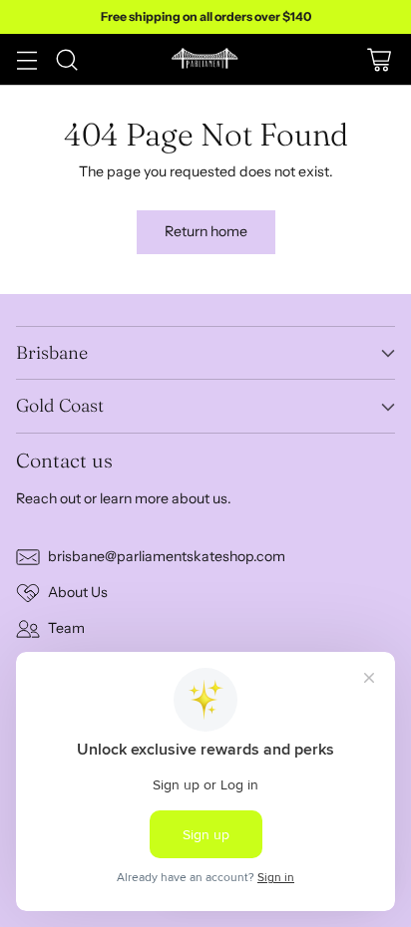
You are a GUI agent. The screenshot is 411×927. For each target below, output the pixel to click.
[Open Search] (66, 59)
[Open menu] (26, 59)
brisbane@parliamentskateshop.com (166, 556)
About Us (78, 592)
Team (66, 628)
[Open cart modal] (378, 59)
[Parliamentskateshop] (205, 59)
